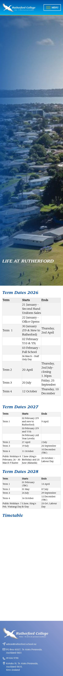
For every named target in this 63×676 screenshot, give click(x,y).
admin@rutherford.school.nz (21, 644)
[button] (52, 7)
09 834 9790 (12, 658)
